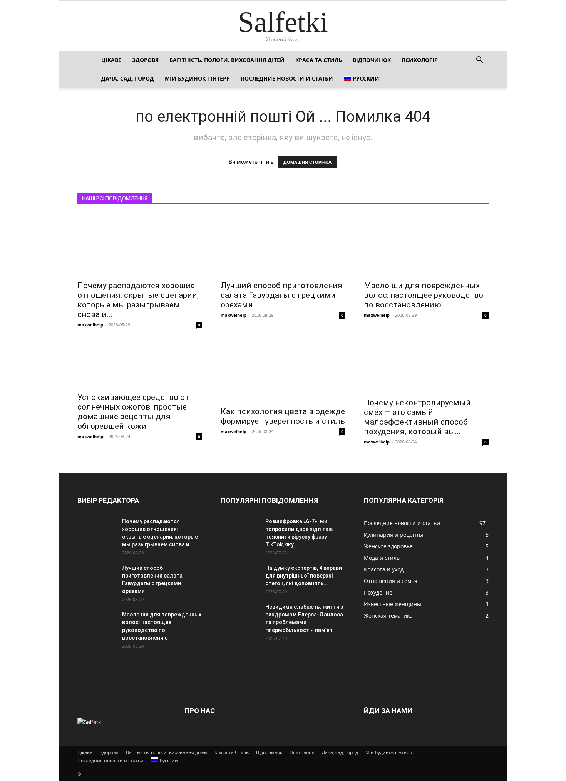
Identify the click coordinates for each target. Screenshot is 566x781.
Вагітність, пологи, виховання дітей (227, 60)
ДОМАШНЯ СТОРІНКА (307, 162)
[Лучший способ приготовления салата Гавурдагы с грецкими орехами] (283, 245)
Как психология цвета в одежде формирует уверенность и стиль (283, 416)
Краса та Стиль (318, 60)
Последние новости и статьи (287, 78)
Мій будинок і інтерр (197, 78)
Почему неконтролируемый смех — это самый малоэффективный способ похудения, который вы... (417, 417)
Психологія (420, 60)
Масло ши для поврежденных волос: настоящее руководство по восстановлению (423, 295)
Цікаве (111, 60)
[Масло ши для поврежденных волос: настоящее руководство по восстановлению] (426, 245)
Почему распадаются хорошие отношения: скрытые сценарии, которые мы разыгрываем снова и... (138, 300)
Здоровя (145, 60)
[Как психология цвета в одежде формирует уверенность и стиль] (283, 371)
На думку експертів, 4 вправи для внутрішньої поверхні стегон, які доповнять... (303, 575)
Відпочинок (372, 60)
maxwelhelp (90, 325)
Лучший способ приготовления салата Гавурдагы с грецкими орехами (281, 295)
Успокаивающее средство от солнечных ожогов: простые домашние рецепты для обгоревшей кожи (133, 412)
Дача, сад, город (127, 78)
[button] (479, 60)
